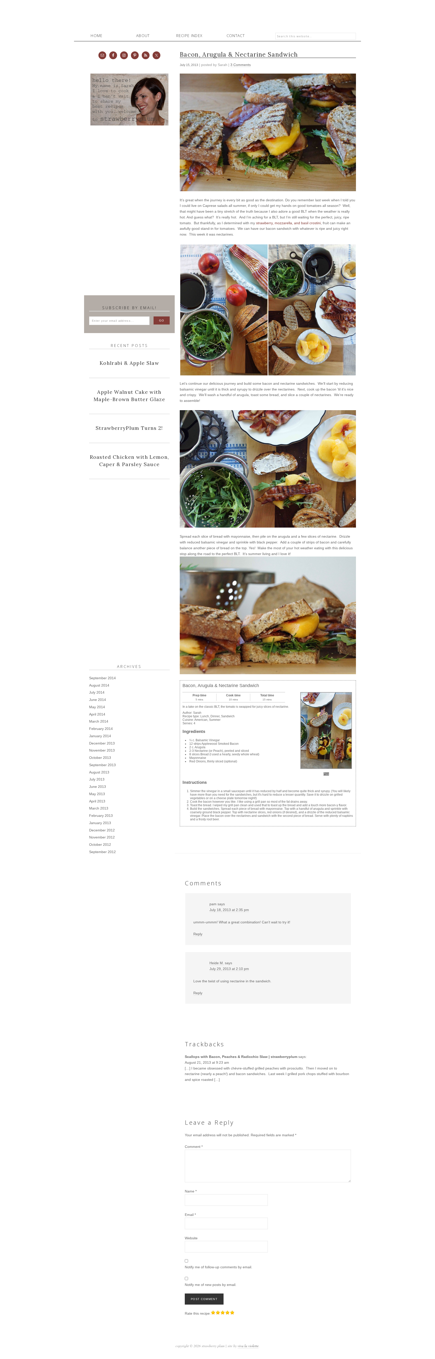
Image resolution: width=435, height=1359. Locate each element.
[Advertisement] (127, 213)
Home (96, 35)
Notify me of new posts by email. (210, 1285)
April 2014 (97, 714)
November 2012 (102, 837)
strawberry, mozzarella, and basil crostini (288, 223)
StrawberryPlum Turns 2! (129, 428)
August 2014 (99, 685)
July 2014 (96, 692)
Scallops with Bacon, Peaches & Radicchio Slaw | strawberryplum (241, 1057)
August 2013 (99, 772)
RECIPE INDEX (189, 35)
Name (191, 1191)
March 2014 (98, 721)
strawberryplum (217, 17)
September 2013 (102, 765)
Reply (197, 934)
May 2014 (97, 707)
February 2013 (101, 816)
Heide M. (216, 963)
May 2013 (97, 794)
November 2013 (102, 750)
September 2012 (102, 852)
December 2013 (102, 743)
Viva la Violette (248, 1345)
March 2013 (98, 808)
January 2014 (100, 736)
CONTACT (236, 35)
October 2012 (100, 845)
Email (190, 1215)
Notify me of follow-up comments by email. (218, 1267)
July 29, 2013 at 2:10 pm (229, 969)
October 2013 (100, 758)
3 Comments (240, 65)
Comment (194, 1147)
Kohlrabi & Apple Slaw (129, 363)
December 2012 (102, 830)
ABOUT (143, 35)
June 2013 (97, 787)
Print (326, 773)
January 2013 (100, 823)
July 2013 (96, 779)
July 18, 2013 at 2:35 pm (229, 910)
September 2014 (102, 678)
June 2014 (97, 700)
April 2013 (97, 801)
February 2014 (101, 729)
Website (191, 1238)
